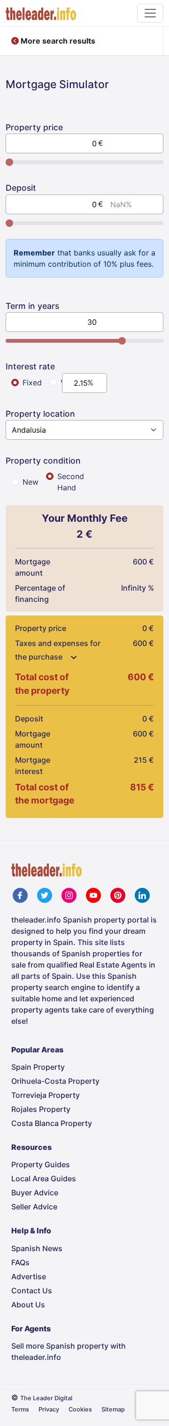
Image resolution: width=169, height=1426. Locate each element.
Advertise (28, 1276)
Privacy (48, 1409)
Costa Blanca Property (51, 1123)
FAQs (20, 1262)
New (30, 482)
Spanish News (36, 1248)
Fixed (32, 382)
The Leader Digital (46, 1398)
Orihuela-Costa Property (55, 1081)
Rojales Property (40, 1109)
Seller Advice (34, 1206)
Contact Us (31, 1290)
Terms (20, 1409)
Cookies (80, 1409)
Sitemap (113, 1409)
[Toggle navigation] (150, 13)
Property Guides (40, 1164)
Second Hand (70, 482)
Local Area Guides (43, 1178)
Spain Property (38, 1067)
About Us (28, 1304)
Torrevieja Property (45, 1095)
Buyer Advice (34, 1192)
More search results (57, 40)
